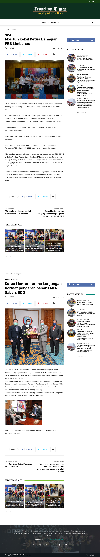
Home (7, 29)
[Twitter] (93, 1)
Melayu (54, 22)
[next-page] (10, 256)
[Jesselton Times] (50, 11)
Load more (80, 112)
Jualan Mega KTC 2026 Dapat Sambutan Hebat (14, 249)
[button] (92, 22)
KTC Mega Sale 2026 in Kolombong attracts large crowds (34, 248)
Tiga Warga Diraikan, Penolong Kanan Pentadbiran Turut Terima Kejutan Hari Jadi (54, 248)
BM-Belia (80, 85)
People (13, 29)
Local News (34, 244)
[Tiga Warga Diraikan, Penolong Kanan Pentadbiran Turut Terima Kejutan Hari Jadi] (54, 240)
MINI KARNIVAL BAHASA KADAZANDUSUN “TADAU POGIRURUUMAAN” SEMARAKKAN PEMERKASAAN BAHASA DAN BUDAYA (85, 91)
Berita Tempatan (14, 246)
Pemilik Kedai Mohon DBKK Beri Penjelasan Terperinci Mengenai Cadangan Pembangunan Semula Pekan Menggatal (86, 104)
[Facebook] (89, 1)
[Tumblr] (59, 544)
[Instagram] (40, 544)
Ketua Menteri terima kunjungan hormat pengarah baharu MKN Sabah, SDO (51, 213)
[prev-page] (6, 256)
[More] (53, 54)
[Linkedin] (46, 544)
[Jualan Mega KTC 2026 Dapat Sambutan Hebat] (14, 240)
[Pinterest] (53, 544)
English (44, 22)
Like (92, 40)
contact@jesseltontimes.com (54, 539)
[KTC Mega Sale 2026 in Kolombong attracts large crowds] (34, 240)
